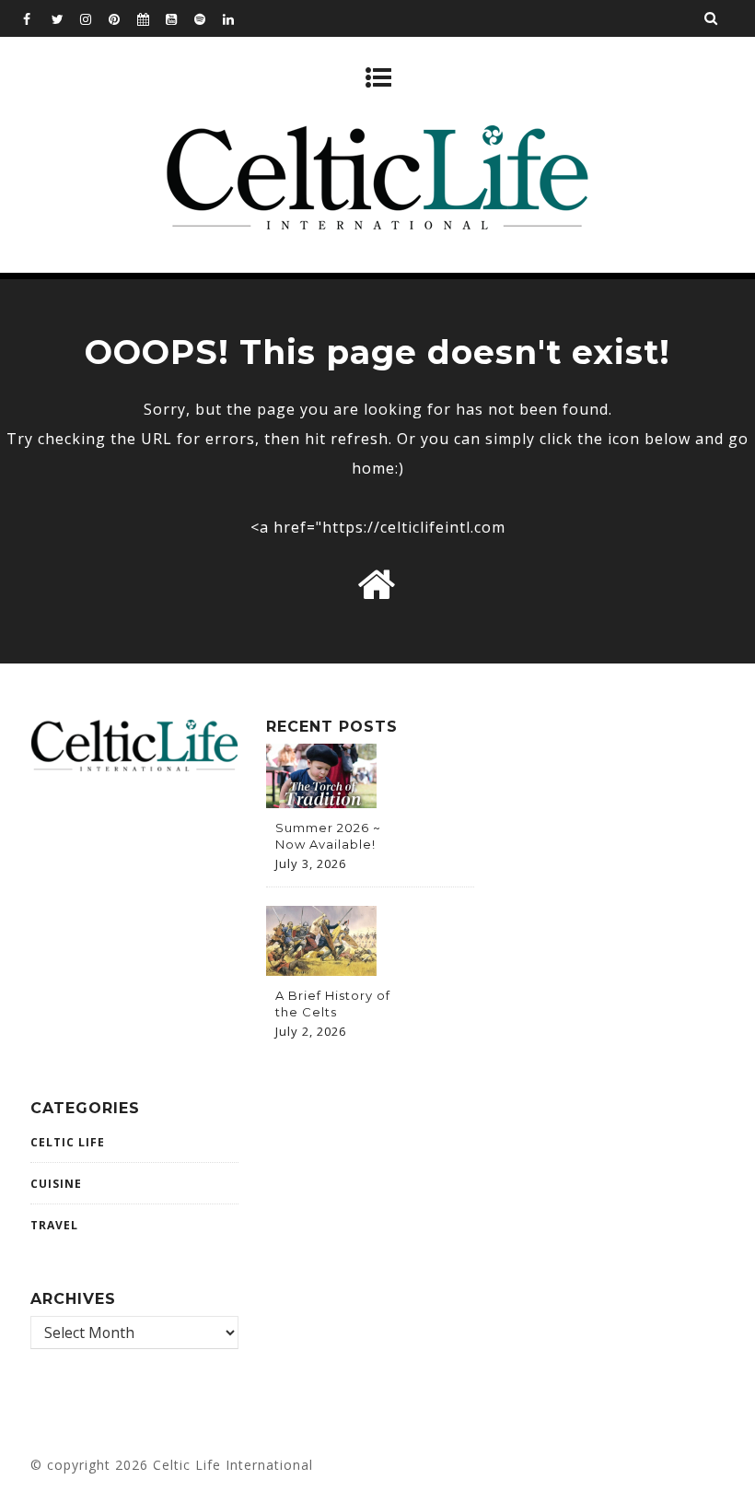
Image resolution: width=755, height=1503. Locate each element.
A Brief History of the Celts (332, 1003)
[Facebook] (37, 18)
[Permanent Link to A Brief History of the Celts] (321, 970)
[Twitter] (65, 18)
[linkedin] (236, 18)
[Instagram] (94, 18)
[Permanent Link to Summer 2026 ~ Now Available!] (321, 803)
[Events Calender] (151, 18)
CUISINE (56, 1184)
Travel (54, 1225)
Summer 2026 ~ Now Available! (328, 835)
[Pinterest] (122, 18)
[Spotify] (208, 18)
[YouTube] (179, 18)
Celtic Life (67, 1142)
